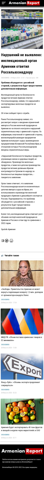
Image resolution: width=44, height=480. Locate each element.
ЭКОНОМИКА (5, 299)
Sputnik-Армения (8, 229)
